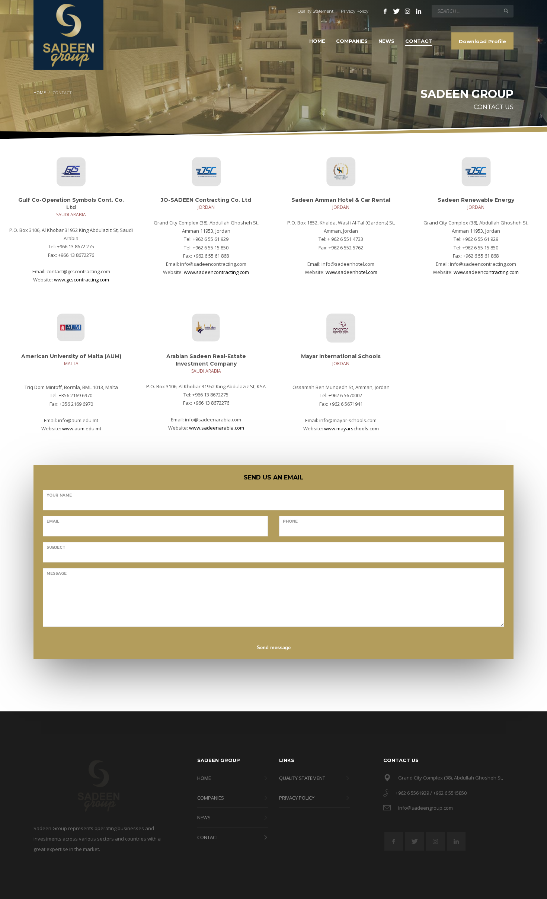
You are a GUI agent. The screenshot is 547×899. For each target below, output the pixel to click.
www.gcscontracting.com (81, 279)
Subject (56, 547)
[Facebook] (385, 11)
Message (57, 573)
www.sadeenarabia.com (216, 427)
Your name (59, 495)
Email (53, 521)
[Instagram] (407, 11)
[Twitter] (396, 11)
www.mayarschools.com (351, 428)
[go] (506, 10)
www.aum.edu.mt (81, 428)
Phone (290, 521)
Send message (274, 647)
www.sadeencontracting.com (216, 272)
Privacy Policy (354, 11)
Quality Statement (315, 11)
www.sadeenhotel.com (351, 272)
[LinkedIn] (418, 11)
